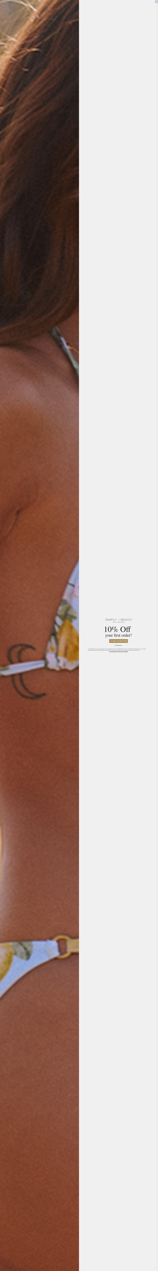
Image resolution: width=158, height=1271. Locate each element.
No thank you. (118, 645)
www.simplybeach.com (113, 651)
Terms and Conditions (123, 651)
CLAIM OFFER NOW (118, 641)
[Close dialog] (156, 1)
